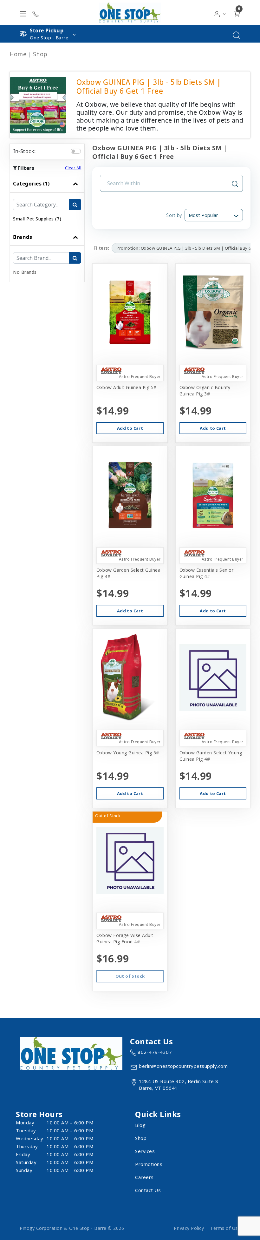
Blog (140, 1125)
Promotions (148, 1164)
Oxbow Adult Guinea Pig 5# (126, 387)
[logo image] (130, 12)
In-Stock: (24, 151)
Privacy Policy (189, 1228)
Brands (22, 236)
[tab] (47, 201)
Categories (31, 183)
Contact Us (148, 1190)
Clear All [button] (73, 168)
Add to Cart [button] (130, 428)
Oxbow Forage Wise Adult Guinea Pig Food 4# (124, 938)
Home (18, 54)
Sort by (174, 215)
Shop (40, 54)
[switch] (76, 151)
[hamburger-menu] (23, 12)
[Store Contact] (35, 12)
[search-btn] (75, 204)
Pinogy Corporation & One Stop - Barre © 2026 (72, 1228)
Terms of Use (225, 1228)
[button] (220, 12)
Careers (144, 1177)
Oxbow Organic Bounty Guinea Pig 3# (205, 390)
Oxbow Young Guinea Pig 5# (127, 753)
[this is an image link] (71, 1052)
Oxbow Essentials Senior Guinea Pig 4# (206, 573)
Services (145, 1151)
